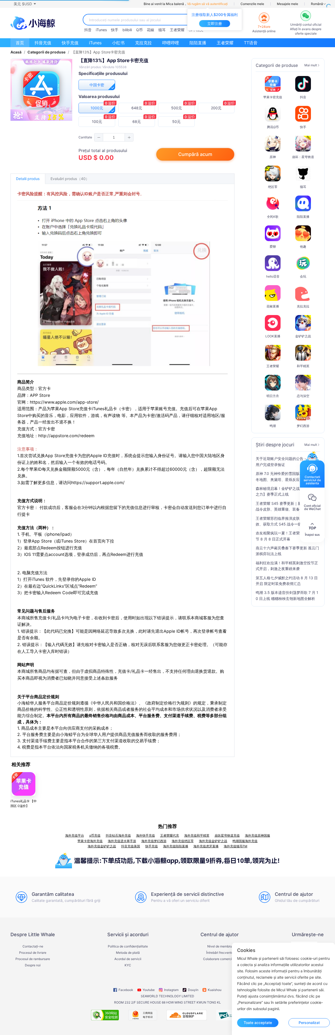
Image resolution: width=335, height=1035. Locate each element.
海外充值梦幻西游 (153, 841)
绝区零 (272, 187)
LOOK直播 (272, 336)
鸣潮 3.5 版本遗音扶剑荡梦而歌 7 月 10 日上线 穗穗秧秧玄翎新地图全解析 (287, 595)
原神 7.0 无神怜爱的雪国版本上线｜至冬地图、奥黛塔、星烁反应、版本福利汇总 (287, 477)
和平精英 (303, 366)
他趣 (303, 246)
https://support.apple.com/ (98, 482)
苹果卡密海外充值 (90, 841)
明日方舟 (272, 396)
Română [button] (317, 4)
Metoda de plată (128, 952)
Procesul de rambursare (32, 959)
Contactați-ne (33, 946)
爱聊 (273, 246)
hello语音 (273, 276)
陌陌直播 (197, 42)
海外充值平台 (74, 835)
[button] (24, 4)
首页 (20, 42)
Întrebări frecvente (219, 952)
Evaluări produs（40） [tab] (70, 178)
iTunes (101, 30)
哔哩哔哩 (170, 42)
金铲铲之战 (303, 336)
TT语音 (251, 42)
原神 (273, 157)
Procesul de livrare (32, 952)
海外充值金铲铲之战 (213, 841)
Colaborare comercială (219, 959)
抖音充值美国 (130, 846)
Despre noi (33, 965)
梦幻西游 (303, 426)
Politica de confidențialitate (128, 946)
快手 (114, 30)
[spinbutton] (113, 137)
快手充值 (70, 42)
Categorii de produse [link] (46, 52)
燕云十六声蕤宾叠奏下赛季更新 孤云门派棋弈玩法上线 (287, 551)
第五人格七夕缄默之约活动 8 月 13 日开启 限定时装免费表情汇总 (287, 581)
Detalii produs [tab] (28, 178)
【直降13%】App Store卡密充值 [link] (98, 52)
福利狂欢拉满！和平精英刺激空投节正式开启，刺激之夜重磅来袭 (287, 566)
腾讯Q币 (273, 127)
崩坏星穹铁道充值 (227, 835)
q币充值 (94, 835)
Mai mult (310, 65)
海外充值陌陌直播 (175, 846)
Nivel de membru (219, 946)
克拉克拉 (143, 42)
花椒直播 (272, 306)
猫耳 (162, 30)
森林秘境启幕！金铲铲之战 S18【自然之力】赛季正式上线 (287, 491)
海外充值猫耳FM (235, 846)
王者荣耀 (177, 30)
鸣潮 (273, 426)
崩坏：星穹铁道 (303, 157)
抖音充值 (43, 42)
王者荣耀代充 (169, 835)
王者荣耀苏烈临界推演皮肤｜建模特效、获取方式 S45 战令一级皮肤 (285, 521)
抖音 (88, 30)
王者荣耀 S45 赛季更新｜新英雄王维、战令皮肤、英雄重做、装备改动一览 (288, 506)
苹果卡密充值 (272, 97)
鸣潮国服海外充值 (245, 841)
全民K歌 (272, 217)
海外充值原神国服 (257, 835)
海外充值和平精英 (196, 835)
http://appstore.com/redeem (66, 435)
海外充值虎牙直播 (206, 846)
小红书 (118, 42)
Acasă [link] (15, 52)
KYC (128, 965)
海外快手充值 (145, 835)
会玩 (303, 276)
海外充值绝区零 (183, 841)
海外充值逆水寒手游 (122, 841)
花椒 (150, 30)
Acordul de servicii (127, 959)
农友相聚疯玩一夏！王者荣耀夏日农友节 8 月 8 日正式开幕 (287, 536)
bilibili (127, 30)
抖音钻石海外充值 (118, 835)
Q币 (139, 30)
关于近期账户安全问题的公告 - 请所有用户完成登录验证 (287, 461)
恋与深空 (303, 396)
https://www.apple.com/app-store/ (64, 402)
